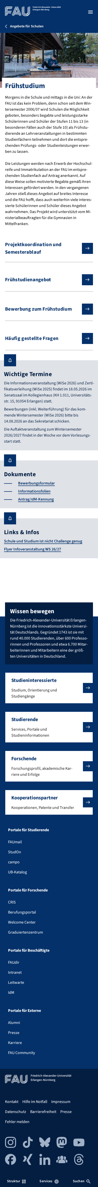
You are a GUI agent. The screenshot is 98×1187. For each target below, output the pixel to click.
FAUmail (15, 842)
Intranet (15, 972)
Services (45, 1181)
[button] (49, 688)
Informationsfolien (34, 491)
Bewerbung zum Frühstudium (38, 309)
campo (14, 862)
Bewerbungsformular (36, 483)
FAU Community (21, 1053)
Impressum (60, 1101)
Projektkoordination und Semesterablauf (33, 248)
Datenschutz (15, 1111)
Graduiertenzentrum (25, 932)
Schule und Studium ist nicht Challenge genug (43, 541)
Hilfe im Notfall (34, 1101)
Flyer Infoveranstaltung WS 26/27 (32, 549)
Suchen (78, 1181)
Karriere (15, 1042)
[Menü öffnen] (90, 12)
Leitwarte (16, 982)
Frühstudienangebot (28, 279)
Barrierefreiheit (43, 1111)
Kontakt (11, 1101)
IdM (11, 992)
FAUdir (13, 962)
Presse (13, 1032)
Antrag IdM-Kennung (36, 499)
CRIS (12, 902)
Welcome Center (22, 922)
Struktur (13, 1181)
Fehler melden (17, 1122)
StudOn (14, 852)
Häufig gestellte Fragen (31, 338)
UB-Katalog (17, 872)
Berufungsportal (22, 912)
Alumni (14, 1022)
